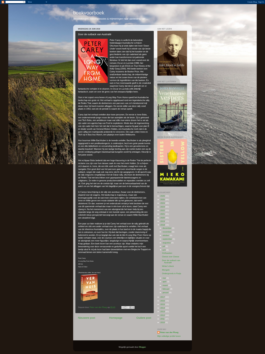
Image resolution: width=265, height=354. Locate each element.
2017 (162, 297)
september (168, 239)
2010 (162, 322)
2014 (162, 308)
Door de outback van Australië (171, 261)
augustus (167, 243)
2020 (162, 218)
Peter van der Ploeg (169, 332)
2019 (162, 221)
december (167, 228)
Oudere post (143, 317)
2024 (162, 203)
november (167, 232)
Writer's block (168, 266)
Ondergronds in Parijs (171, 273)
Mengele (166, 270)
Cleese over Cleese (170, 257)
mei (164, 278)
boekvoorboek (88, 13)
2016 (162, 301)
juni (164, 250)
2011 (162, 319)
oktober (166, 235)
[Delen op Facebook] (130, 307)
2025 (162, 200)
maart (165, 285)
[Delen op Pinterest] (133, 307)
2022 (162, 210)
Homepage (115, 317)
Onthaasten (167, 253)
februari (166, 289)
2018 (162, 225)
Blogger (142, 347)
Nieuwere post (86, 317)
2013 (162, 312)
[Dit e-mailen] (122, 307)
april (165, 282)
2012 (162, 315)
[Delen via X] (128, 307)
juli (164, 246)
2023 (162, 207)
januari (166, 293)
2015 (162, 304)
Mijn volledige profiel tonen (169, 336)
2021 (162, 214)
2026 (162, 196)
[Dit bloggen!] (125, 307)
